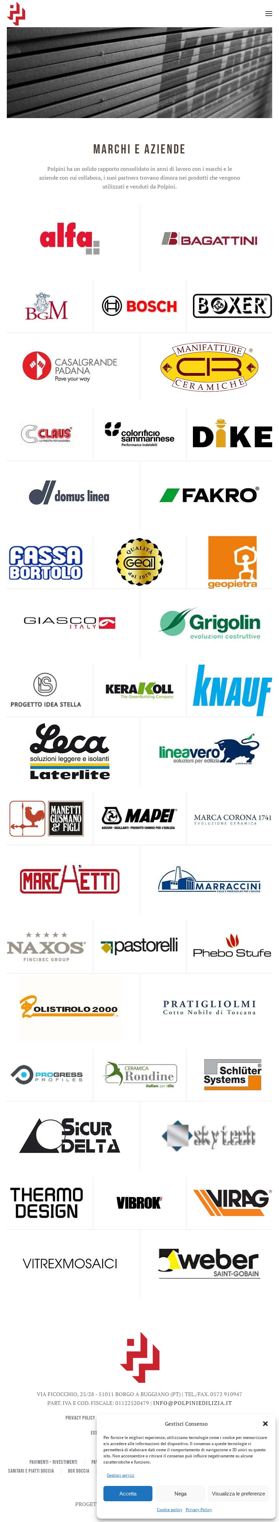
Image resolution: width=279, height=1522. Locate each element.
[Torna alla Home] (17, 13)
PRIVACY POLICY (80, 1418)
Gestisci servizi (120, 1475)
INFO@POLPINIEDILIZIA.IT (192, 1403)
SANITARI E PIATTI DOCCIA (31, 1471)
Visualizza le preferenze (238, 1493)
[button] (265, 1423)
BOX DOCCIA (78, 1471)
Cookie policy (169, 1509)
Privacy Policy (199, 1509)
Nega (180, 1493)
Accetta (127, 1493)
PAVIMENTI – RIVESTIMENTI (54, 1462)
